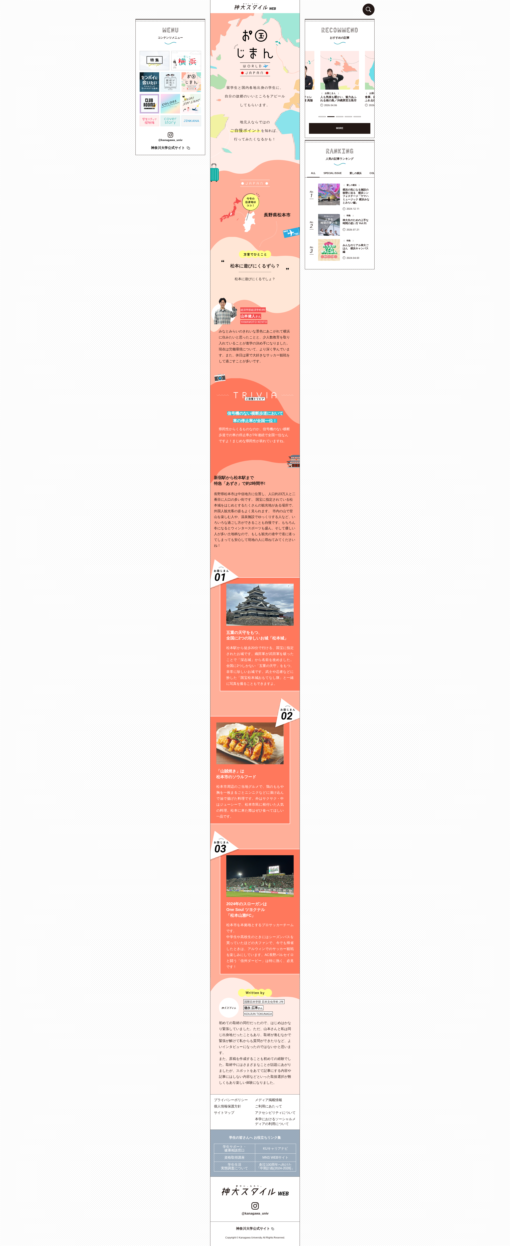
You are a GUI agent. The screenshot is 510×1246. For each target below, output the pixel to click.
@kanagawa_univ (255, 1213)
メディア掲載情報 (268, 1100)
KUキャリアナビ (275, 1148)
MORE (339, 128)
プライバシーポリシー (231, 1100)
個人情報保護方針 (227, 1106)
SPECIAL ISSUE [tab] (333, 173)
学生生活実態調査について (234, 1166)
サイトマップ (224, 1113)
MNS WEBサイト (275, 1157)
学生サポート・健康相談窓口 (234, 1148)
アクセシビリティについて (275, 1113)
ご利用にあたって (268, 1106)
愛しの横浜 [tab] (356, 173)
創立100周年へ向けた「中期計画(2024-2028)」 (275, 1166)
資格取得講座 (234, 1157)
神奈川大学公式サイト (253, 1228)
